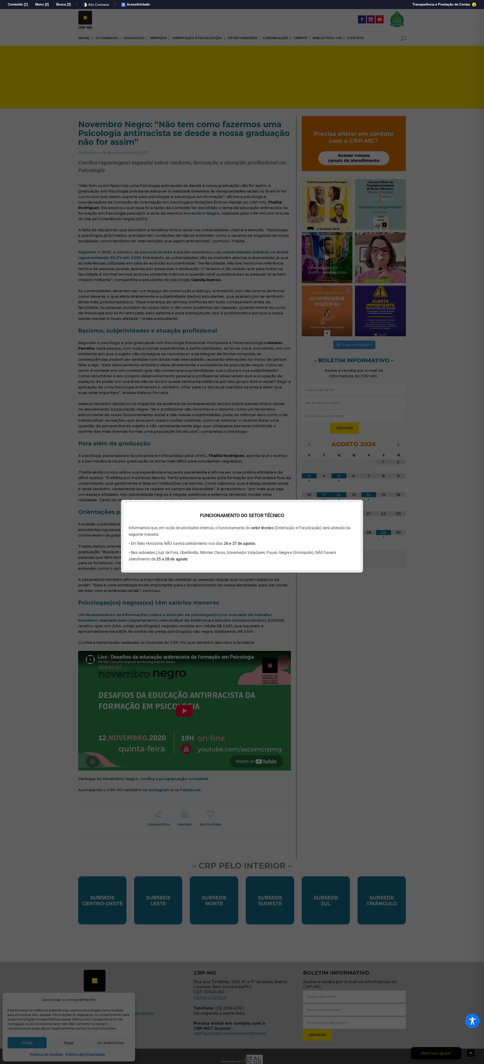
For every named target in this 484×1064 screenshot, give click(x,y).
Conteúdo (18, 4)
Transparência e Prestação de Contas (441, 4)
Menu (42, 4)
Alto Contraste (95, 5)
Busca (63, 4)
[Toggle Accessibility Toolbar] (472, 1021)
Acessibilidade (135, 5)
